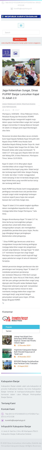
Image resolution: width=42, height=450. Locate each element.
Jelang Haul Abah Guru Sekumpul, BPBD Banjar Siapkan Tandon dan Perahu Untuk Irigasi (25, 339)
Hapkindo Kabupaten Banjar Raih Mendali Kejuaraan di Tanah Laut (25, 352)
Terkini (8, 331)
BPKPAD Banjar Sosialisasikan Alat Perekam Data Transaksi (26, 362)
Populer (9, 327)
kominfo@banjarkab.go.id (23, 8)
